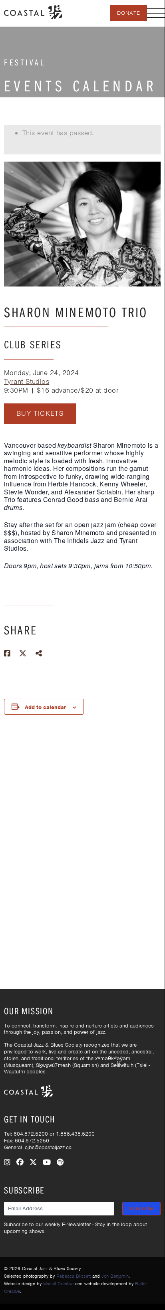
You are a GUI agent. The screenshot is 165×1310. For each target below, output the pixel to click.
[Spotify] (60, 1162)
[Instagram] (7, 1162)
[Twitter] (33, 1162)
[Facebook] (20, 1162)
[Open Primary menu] (156, 13)
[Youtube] (47, 1162)
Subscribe (141, 1208)
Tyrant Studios (26, 381)
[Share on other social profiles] (39, 653)
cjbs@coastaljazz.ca (48, 1147)
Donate (128, 13)
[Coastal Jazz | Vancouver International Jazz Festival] (33, 11)
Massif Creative (58, 1283)
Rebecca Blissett (73, 1276)
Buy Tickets (40, 413)
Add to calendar (45, 707)
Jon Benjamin (115, 1276)
